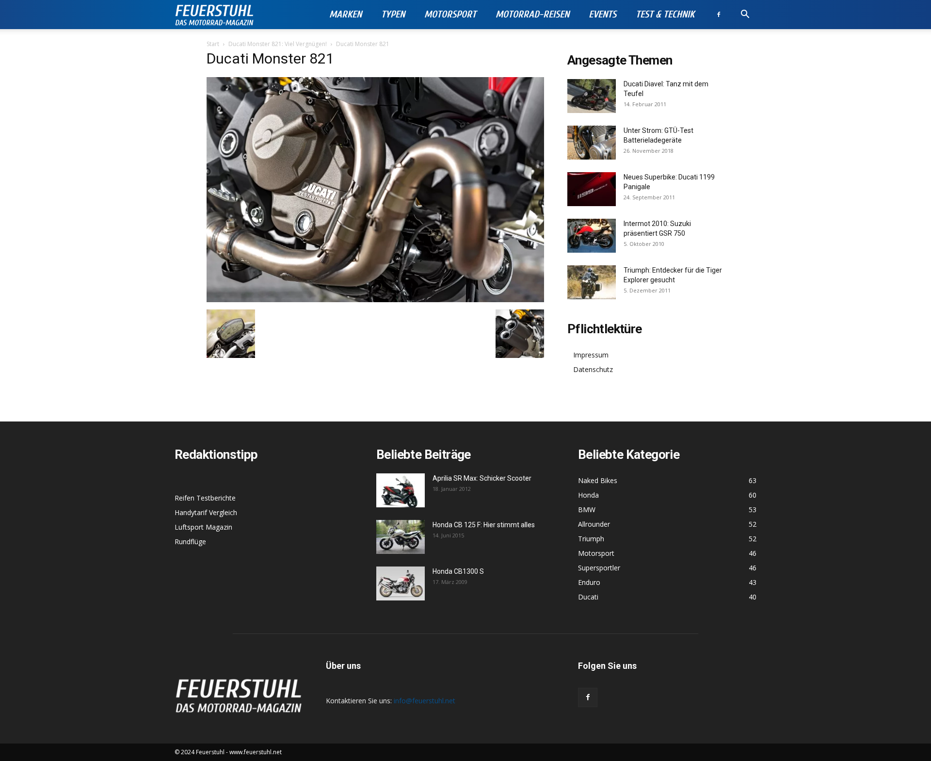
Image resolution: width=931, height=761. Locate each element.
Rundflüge (190, 541)
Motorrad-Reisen (532, 14)
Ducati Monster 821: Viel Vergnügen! (277, 44)
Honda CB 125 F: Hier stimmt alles (484, 525)
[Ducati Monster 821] (375, 299)
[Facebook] (718, 14)
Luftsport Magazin (203, 527)
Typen (393, 14)
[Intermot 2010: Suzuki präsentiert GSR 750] (591, 236)
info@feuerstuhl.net (424, 700)
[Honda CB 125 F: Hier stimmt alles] (400, 537)
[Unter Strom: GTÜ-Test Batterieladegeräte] (591, 143)
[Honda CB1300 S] (400, 583)
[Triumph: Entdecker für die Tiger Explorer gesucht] (591, 282)
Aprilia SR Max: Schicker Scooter (482, 478)
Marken (345, 14)
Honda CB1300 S (458, 571)
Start (213, 44)
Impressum (591, 354)
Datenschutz (593, 369)
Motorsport (450, 14)
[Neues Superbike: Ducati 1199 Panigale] (591, 189)
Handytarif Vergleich (206, 512)
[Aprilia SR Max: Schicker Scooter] (400, 490)
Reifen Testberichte (205, 497)
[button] (744, 15)
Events (602, 14)
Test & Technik (665, 14)
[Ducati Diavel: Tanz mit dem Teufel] (591, 96)
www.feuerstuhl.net (255, 752)
